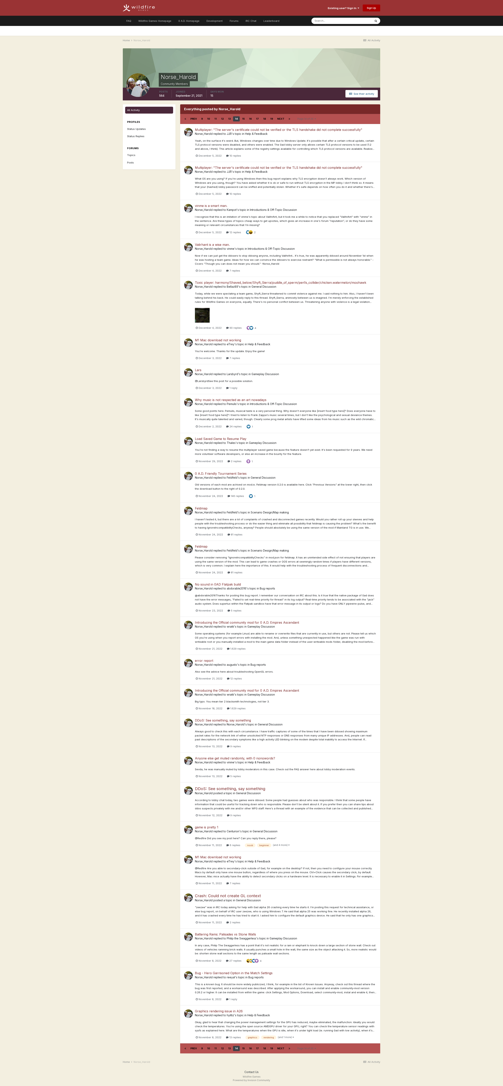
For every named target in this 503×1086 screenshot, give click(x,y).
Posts (130, 162)
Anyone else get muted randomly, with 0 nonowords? (235, 758)
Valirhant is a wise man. (212, 245)
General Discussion (264, 286)
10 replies (235, 155)
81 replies (236, 534)
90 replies (235, 327)
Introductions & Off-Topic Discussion (273, 209)
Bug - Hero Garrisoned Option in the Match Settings (234, 973)
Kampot (232, 209)
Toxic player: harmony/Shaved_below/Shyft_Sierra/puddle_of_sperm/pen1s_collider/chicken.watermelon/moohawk (280, 283)
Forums (234, 20)
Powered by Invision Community (251, 1080)
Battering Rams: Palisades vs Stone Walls (225, 934)
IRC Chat (251, 20)
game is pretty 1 (206, 827)
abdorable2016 (236, 588)
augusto (232, 664)
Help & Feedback (256, 133)
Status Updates (357, 20)
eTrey (230, 344)
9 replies (235, 746)
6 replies (234, 845)
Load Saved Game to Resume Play (220, 439)
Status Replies (135, 136)
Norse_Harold (204, 133)
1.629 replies (237, 648)
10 (208, 118)
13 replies (235, 1037)
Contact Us (251, 1072)
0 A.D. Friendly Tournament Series (221, 474)
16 (250, 118)
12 (222, 118)
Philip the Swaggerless (241, 938)
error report (204, 661)
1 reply (233, 387)
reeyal (231, 977)
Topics (131, 155)
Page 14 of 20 (306, 118)
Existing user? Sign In (343, 8)
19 (271, 118)
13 (229, 118)
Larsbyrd (232, 374)
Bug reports (267, 588)
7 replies (234, 270)
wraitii (230, 626)
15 (243, 118)
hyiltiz (230, 1015)
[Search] (376, 21)
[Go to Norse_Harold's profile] (188, 132)
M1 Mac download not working (218, 340)
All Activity (133, 110)
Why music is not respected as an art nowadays (230, 400)
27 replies (235, 960)
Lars (198, 370)
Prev (193, 118)
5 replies (235, 610)
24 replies (235, 426)
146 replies (237, 496)
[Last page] (289, 118)
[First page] (185, 118)
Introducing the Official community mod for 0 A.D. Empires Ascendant (247, 622)
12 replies (235, 232)
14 (236, 118)
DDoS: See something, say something (223, 720)
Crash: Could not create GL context (228, 895)
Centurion (233, 831)
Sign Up (371, 7)
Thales (231, 442)
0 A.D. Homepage (188, 20)
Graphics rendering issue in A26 (219, 1011)
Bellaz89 (232, 286)
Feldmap (201, 508)
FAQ (128, 20)
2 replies (235, 461)
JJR (229, 133)
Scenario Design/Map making (270, 512)
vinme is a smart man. (211, 206)
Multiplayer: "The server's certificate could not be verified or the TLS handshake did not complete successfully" (278, 130)
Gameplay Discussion (265, 374)
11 (215, 118)
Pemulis (232, 404)
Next (280, 118)
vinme (230, 248)
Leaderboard (271, 20)
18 (264, 118)
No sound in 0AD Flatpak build (218, 584)
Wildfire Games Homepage (154, 20)
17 (257, 118)
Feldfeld (232, 477)
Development (215, 20)
